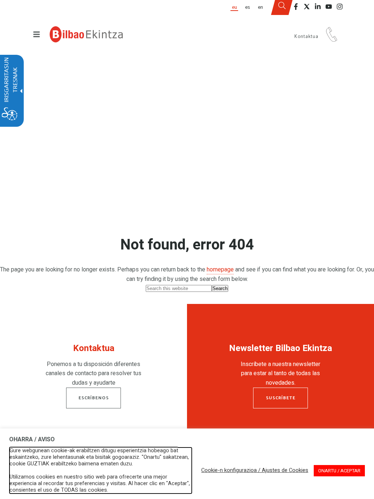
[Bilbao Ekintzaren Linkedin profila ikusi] (317, 6)
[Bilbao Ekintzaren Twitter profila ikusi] (307, 6)
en (260, 7)
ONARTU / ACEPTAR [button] (339, 470)
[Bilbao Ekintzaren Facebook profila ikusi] (296, 6)
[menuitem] (234, 7)
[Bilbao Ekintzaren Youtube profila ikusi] (328, 6)
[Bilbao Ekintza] (86, 34)
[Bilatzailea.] (282, 8)
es (247, 7)
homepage (220, 269)
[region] (93, 367)
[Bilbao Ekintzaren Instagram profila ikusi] (339, 6)
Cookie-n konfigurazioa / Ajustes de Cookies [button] (254, 470)
